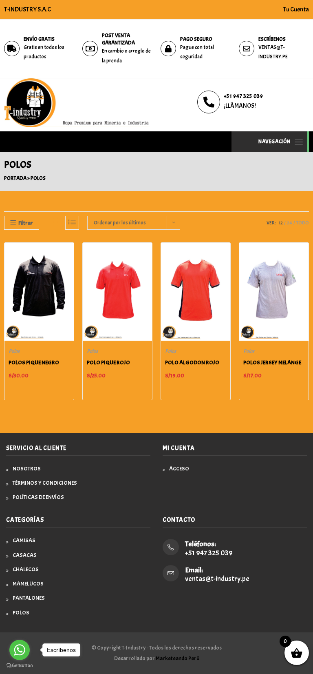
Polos (14, 351)
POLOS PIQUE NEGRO (34, 362)
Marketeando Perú (177, 658)
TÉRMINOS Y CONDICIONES (45, 482)
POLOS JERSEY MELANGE (272, 362)
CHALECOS (26, 569)
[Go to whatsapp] (19, 650)
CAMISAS (24, 540)
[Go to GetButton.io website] (20, 665)
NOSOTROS (27, 468)
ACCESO (179, 468)
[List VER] (72, 223)
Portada (15, 178)
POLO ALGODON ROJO (192, 362)
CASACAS (25, 555)
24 (289, 222)
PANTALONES (29, 597)
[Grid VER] (54, 223)
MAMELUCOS (28, 583)
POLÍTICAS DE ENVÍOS (38, 497)
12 (281, 222)
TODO (302, 222)
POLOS (21, 612)
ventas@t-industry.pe (217, 578)
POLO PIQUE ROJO (108, 362)
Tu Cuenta (296, 9)
